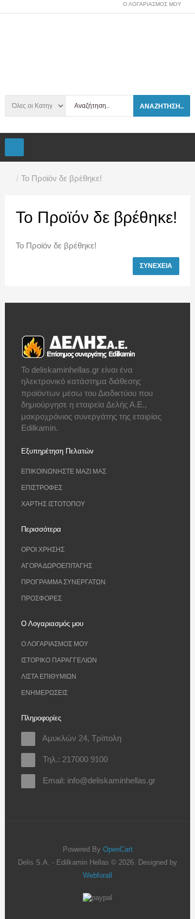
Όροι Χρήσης (42, 549)
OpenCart (118, 849)
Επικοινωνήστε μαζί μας (63, 471)
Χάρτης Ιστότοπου (53, 504)
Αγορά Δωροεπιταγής (56, 566)
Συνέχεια (156, 266)
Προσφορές (41, 598)
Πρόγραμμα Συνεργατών (63, 582)
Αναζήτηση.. (162, 106)
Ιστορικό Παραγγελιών (59, 660)
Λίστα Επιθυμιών (48, 676)
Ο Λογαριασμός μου (54, 644)
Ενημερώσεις (44, 693)
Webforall (97, 875)
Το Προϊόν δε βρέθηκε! (61, 178)
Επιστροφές (41, 488)
